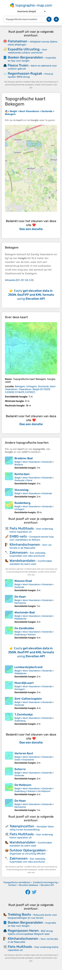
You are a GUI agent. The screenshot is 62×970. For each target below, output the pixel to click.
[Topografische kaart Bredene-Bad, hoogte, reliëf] (9, 463)
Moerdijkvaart (24, 683)
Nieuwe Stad (23, 581)
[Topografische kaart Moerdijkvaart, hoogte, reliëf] (9, 687)
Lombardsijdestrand (28, 667)
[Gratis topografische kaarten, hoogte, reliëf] (6, 111)
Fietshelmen (17, 41)
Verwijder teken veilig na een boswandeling (32, 828)
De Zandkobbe (24, 628)
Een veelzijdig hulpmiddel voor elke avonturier (27, 554)
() (30, 389)
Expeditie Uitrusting (24, 49)
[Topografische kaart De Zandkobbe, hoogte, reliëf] (9, 632)
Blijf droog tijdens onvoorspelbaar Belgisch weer (30, 932)
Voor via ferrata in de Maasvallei (30, 546)
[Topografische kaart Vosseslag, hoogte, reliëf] (9, 493)
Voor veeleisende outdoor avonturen (27, 51)
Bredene (18, 464)
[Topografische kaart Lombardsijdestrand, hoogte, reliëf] (9, 671)
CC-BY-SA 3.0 (25, 280)
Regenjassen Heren (23, 931)
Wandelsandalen (22, 561)
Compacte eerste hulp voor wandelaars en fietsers (32, 538)
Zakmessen (19, 552)
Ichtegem (19, 509)
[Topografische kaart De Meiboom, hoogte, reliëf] (9, 789)
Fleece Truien (18, 65)
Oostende (47, 462)
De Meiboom (22, 785)
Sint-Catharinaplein (28, 698)
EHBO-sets (18, 536)
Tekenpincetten (22, 826)
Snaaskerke (28, 759)
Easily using (31, 294)
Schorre (20, 769)
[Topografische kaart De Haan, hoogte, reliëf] (9, 601)
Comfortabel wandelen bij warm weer (31, 562)
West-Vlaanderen (31, 462)
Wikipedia (10, 280)
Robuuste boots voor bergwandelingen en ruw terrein (32, 916)
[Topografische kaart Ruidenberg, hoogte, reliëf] (9, 507)
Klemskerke (20, 603)
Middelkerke (20, 618)
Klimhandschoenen (25, 544)
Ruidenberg (22, 503)
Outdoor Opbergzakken (28, 850)
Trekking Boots (19, 914)
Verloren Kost (23, 753)
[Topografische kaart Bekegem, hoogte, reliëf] (31, 348)
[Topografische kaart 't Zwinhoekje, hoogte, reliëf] (9, 719)
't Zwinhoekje (23, 714)
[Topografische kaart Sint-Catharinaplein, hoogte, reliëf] (9, 703)
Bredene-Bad (23, 458)
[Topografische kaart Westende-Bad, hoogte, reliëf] (9, 617)
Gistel (17, 759)
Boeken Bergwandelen (25, 57)
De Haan (20, 596)
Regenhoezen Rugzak (25, 73)
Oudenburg (20, 634)
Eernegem (19, 689)
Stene (29, 480)
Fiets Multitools (22, 528)
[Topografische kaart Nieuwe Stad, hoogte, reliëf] (9, 585)
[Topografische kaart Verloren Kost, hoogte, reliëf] (9, 758)
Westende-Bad (24, 612)
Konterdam (22, 474)
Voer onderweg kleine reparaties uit (31, 530)
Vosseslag (21, 490)
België (17, 462)
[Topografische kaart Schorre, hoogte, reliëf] (9, 773)
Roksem (32, 634)
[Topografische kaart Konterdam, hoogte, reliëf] (9, 478)
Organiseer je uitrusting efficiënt (27, 853)
